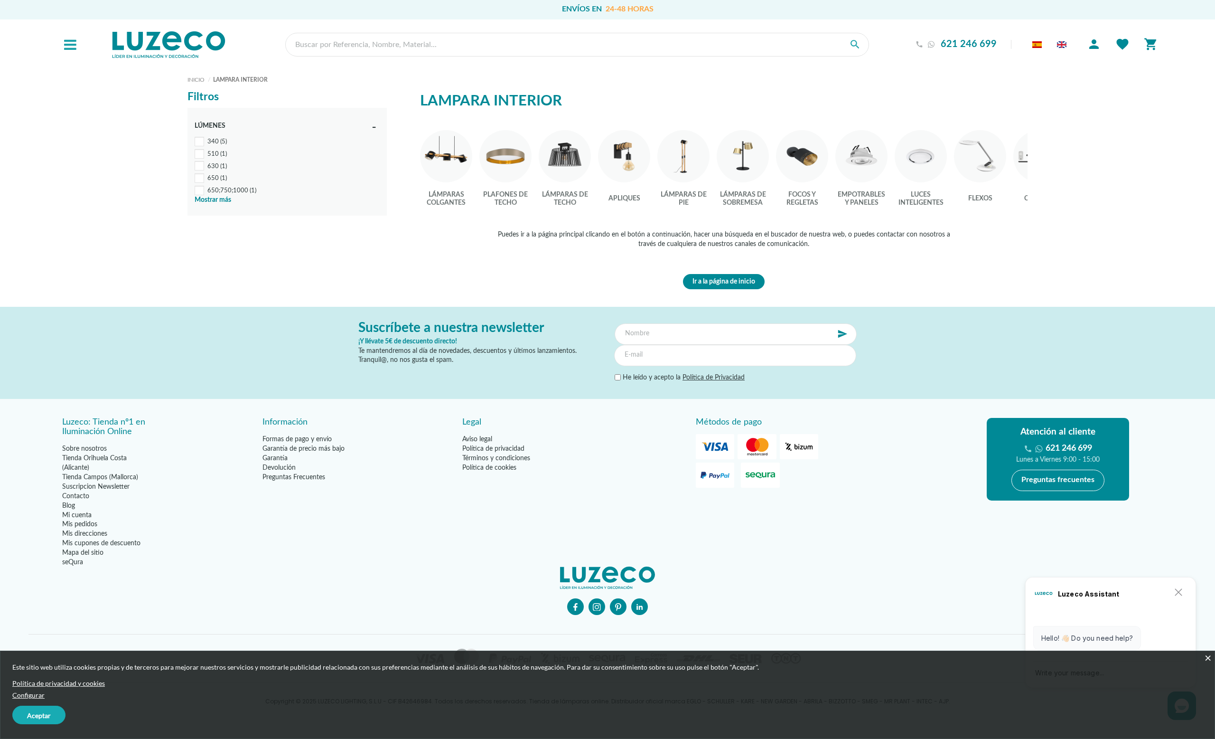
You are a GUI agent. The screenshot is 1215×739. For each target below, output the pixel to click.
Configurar (28, 695)
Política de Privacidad (713, 377)
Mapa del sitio (82, 553)
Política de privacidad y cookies (58, 683)
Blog (68, 505)
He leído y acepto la (683, 377)
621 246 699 (969, 44)
